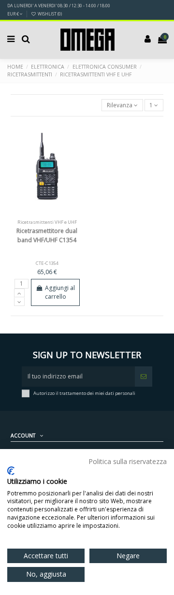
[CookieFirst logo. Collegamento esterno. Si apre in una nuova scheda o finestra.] (10, 470)
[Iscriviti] (143, 376)
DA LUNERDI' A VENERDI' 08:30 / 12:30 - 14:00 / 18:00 (58, 5)
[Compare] (47, 213)
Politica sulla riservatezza (127, 461)
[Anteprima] (58, 213)
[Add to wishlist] (36, 213)
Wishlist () (49, 14)
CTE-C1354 (47, 263)
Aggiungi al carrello (60, 292)
